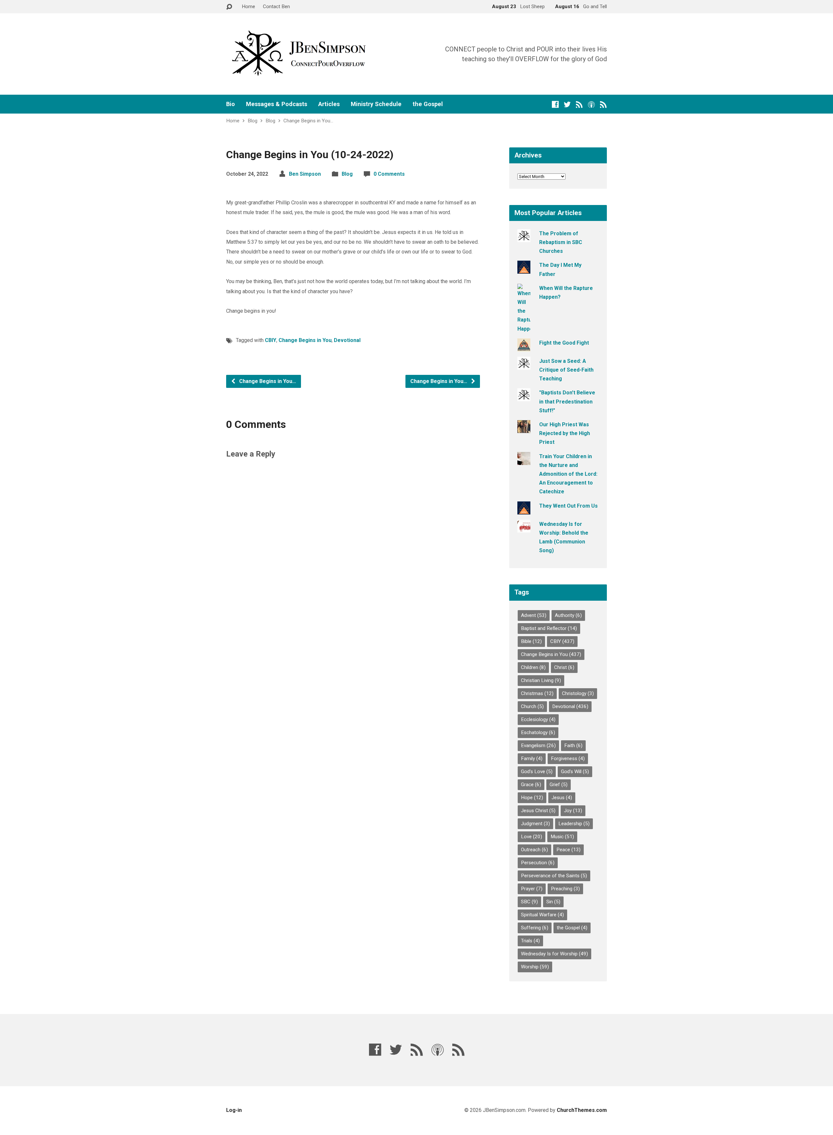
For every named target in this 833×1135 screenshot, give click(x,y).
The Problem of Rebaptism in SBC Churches (560, 242)
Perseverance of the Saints (554, 876)
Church (532, 706)
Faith (573, 745)
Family (531, 758)
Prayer (531, 889)
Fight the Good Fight (564, 343)
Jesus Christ (538, 811)
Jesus (562, 797)
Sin (553, 902)
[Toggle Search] (229, 7)
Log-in (234, 1110)
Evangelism (538, 745)
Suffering (534, 928)
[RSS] (579, 104)
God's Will (575, 771)
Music (562, 837)
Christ (564, 667)
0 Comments (389, 174)
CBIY (270, 340)
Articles (329, 104)
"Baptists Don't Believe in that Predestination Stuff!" (567, 401)
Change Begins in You (305, 340)
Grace (531, 784)
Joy (573, 811)
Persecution (537, 863)
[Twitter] (567, 104)
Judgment (535, 824)
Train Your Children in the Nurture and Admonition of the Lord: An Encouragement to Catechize (568, 474)
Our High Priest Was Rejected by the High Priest (564, 433)
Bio (230, 104)
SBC (529, 902)
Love (531, 837)
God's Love (537, 771)
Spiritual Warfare (542, 915)
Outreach (534, 850)
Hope (532, 797)
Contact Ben (276, 6)
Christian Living (541, 680)
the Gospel (428, 104)
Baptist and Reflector (549, 628)
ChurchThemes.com (582, 1110)
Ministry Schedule (376, 104)
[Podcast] (591, 104)
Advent (533, 615)
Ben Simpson (305, 174)
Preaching (565, 889)
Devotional (347, 340)
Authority (568, 615)
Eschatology (538, 732)
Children (533, 667)
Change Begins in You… (308, 121)
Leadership (574, 824)
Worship (535, 967)
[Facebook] (555, 104)
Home (248, 6)
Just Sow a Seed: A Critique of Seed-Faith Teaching (566, 370)
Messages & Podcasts (276, 104)
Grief (558, 784)
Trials (530, 941)
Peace (568, 850)
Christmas (537, 693)
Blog (252, 121)
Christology (578, 693)
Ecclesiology (538, 719)
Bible (531, 641)
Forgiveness (568, 758)
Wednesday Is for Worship (554, 954)
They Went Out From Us (568, 506)
